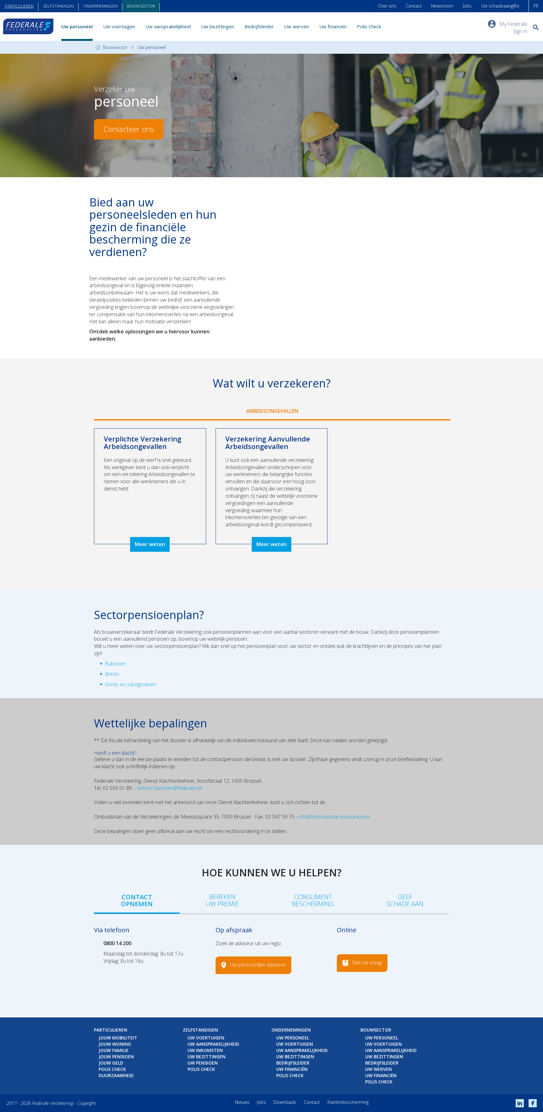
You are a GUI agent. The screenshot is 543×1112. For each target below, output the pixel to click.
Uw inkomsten (205, 1050)
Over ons (387, 6)
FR (536, 6)
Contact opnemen (137, 900)
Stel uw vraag (367, 962)
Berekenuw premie (222, 900)
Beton (112, 674)
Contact (414, 6)
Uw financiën (333, 26)
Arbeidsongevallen (272, 411)
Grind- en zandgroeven (130, 684)
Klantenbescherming (348, 1102)
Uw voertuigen (119, 26)
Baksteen (115, 663)
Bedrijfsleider (259, 26)
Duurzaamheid (116, 1075)
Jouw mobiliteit (118, 1038)
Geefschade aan (405, 900)
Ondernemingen (100, 6)
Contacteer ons (128, 129)
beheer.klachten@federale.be (170, 788)
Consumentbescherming (313, 900)
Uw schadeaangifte (500, 6)
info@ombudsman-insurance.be (334, 816)
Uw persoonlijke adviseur (258, 964)
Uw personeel (77, 26)
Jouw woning (115, 1044)
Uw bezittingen (217, 26)
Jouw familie (114, 1050)
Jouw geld (111, 1063)
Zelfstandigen (58, 6)
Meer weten (150, 544)
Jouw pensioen (116, 1057)
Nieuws (242, 1102)
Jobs (467, 6)
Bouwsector (141, 6)
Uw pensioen (203, 1063)
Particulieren (19, 6)
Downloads (284, 1102)
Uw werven (296, 26)
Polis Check (369, 26)
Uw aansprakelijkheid (168, 26)
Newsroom (442, 6)
